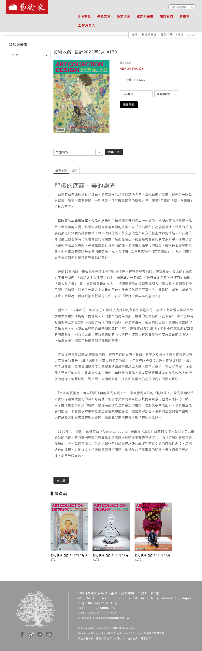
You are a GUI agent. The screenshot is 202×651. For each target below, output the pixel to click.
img (22, 633)
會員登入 (88, 25)
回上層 (61, 480)
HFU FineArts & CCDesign (124, 633)
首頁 (134, 34)
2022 (192, 34)
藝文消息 (123, 16)
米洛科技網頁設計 (154, 633)
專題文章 (104, 16)
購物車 (185, 16)
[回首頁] (27, 6)
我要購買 (129, 104)
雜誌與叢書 (145, 16)
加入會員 (133, 638)
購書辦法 (146, 638)
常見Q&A (119, 638)
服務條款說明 (104, 638)
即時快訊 (84, 16)
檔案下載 (114, 152)
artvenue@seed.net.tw (111, 617)
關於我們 (166, 16)
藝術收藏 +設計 (172, 34)
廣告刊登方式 (86, 638)
